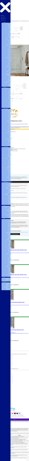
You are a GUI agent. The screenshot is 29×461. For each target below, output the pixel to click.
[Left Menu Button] (5, 14)
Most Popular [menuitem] (7, 282)
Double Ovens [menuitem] (10, 43)
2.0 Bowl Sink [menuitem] (10, 90)
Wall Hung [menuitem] (10, 185)
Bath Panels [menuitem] (10, 117)
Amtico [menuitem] (9, 212)
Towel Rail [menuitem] (7, 239)
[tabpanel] (14, 439)
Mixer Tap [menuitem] (10, 103)
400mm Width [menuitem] (10, 241)
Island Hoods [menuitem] (10, 51)
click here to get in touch (12, 131)
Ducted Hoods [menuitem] (10, 58)
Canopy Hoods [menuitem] (10, 46)
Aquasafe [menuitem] (10, 215)
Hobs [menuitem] (6, 29)
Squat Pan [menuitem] (10, 157)
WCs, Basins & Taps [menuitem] (5, 146)
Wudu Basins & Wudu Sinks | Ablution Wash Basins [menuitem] (10, 166)
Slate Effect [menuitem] (10, 137)
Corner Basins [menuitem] (10, 161)
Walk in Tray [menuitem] (10, 136)
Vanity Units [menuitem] (7, 182)
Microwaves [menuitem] (7, 71)
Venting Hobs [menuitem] (10, 32)
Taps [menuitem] (6, 100)
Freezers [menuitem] (10, 67)
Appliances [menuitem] (4, 22)
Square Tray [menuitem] (10, 133)
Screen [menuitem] (9, 118)
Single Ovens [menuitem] (10, 39)
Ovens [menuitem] (7, 38)
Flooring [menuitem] (4, 205)
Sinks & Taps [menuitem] (4, 87)
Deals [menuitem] (3, 277)
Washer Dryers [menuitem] (10, 85)
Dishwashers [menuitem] (10, 83)
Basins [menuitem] (7, 158)
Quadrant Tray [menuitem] (10, 135)
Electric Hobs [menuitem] (10, 36)
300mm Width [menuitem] (10, 240)
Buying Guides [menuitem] (7, 283)
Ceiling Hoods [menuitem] (7, 57)
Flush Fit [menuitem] (10, 60)
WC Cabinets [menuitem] (7, 187)
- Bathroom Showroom (3, 18)
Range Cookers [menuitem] (7, 74)
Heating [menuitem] (4, 218)
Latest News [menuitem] (7, 288)
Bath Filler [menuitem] (10, 171)
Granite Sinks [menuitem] (10, 94)
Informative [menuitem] (7, 284)
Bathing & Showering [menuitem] (5, 108)
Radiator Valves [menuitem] (8, 219)
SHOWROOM (2, 15)
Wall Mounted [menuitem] (10, 183)
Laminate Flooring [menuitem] (8, 214)
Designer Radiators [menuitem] (8, 232)
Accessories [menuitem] (10, 56)
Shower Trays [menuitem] (7, 132)
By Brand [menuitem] (7, 266)
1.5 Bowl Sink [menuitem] (10, 89)
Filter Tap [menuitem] (10, 101)
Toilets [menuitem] (7, 147)
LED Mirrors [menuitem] (10, 189)
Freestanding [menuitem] (10, 72)
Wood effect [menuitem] (10, 207)
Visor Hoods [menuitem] (10, 53)
